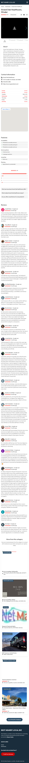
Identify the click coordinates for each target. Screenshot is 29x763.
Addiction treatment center (9, 660)
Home (2, 6)
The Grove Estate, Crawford (9, 679)
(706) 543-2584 (7, 81)
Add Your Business (8, 754)
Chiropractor (13, 14)
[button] (26, 28)
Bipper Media (10, 737)
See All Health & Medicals (14, 719)
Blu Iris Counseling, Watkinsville (10, 571)
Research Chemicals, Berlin (8, 626)
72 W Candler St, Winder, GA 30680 (12, 79)
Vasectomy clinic (7, 689)
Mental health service (8, 580)
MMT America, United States (9, 653)
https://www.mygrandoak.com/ (10, 84)
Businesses (7, 6)
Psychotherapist (7, 552)
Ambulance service (8, 634)
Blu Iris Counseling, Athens (8, 599)
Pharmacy (6, 607)
